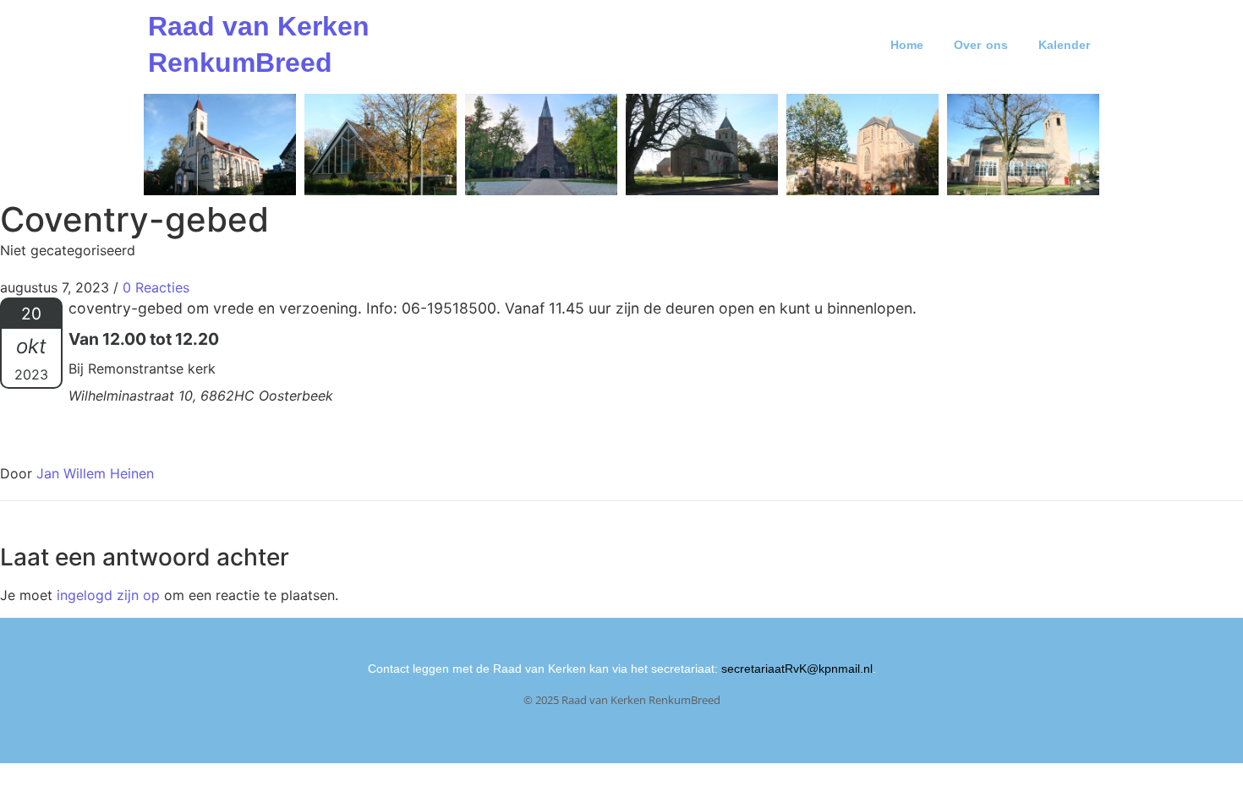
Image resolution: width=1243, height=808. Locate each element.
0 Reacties (156, 287)
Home (906, 45)
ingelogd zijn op (108, 595)
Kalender (1064, 45)
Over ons (981, 45)
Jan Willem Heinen (95, 473)
